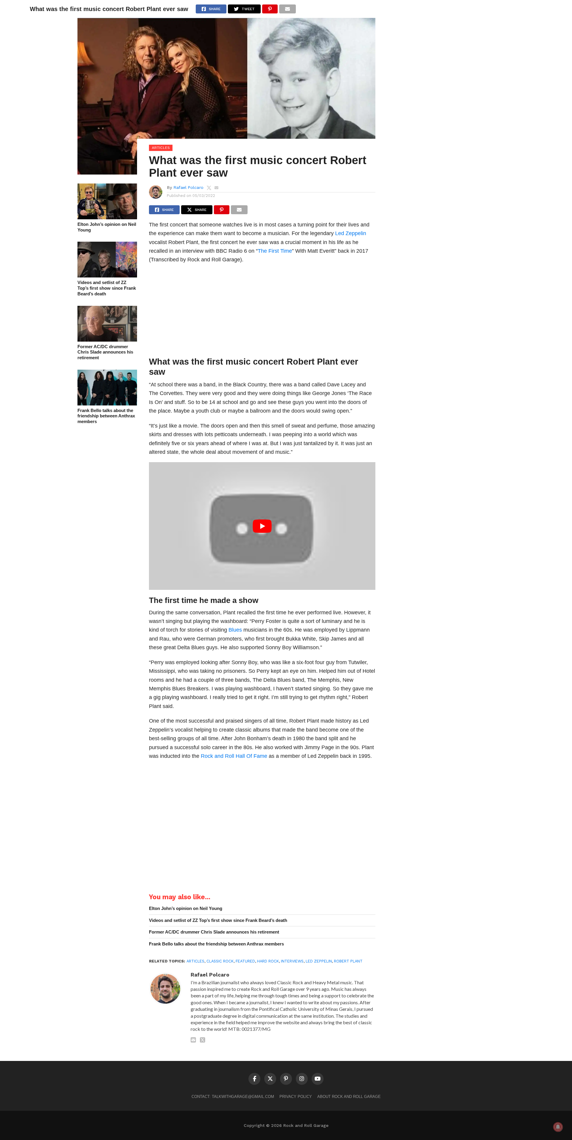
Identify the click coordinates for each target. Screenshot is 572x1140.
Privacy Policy (295, 1096)
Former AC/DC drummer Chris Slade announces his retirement (105, 352)
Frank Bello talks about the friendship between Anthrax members (106, 416)
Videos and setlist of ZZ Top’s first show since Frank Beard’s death (106, 288)
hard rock (268, 961)
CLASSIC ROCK (220, 961)
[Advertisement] (262, 312)
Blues (235, 630)
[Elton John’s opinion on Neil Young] (107, 217)
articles (195, 961)
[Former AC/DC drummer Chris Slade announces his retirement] (107, 340)
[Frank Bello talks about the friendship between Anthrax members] (107, 403)
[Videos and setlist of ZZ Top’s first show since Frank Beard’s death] (107, 275)
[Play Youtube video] (262, 526)
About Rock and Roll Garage (349, 1096)
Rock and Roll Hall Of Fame (234, 756)
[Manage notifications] (558, 1127)
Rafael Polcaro (188, 187)
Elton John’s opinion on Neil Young (106, 227)
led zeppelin (319, 961)
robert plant (348, 961)
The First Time (275, 251)
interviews (292, 961)
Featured (245, 961)
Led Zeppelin (350, 233)
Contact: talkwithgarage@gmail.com (233, 1096)
